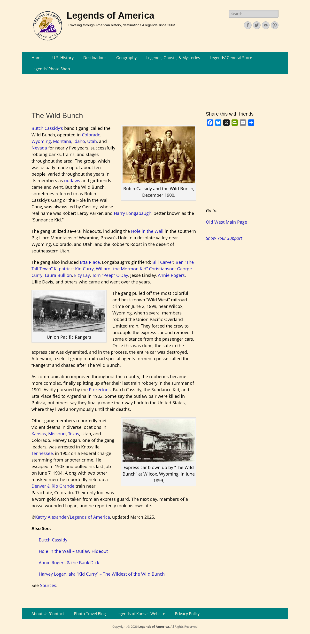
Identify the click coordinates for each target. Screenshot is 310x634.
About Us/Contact (47, 613)
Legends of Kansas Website (140, 613)
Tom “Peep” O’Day (110, 275)
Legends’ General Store (231, 57)
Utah (92, 141)
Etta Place (90, 262)
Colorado (91, 135)
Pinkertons (100, 389)
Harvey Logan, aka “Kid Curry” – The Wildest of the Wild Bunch (102, 574)
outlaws (72, 180)
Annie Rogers (171, 275)
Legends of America (110, 15)
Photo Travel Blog (90, 613)
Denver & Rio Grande (52, 486)
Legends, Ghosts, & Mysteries (173, 57)
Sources (48, 585)
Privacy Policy (187, 613)
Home (37, 57)
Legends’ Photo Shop (50, 68)
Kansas (38, 434)
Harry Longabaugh (132, 213)
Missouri (57, 434)
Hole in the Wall (147, 231)
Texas (73, 434)
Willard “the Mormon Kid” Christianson (135, 269)
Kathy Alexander (51, 517)
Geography (126, 57)
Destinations (95, 57)
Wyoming (41, 141)
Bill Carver (162, 262)
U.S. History (63, 57)
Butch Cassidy (53, 540)
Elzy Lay (82, 275)
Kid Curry (84, 269)
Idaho (79, 141)
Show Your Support (224, 238)
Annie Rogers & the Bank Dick (69, 562)
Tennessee (42, 453)
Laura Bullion (58, 275)
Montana (62, 141)
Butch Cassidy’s (47, 128)
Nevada (39, 148)
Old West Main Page (226, 222)
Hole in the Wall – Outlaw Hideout (73, 551)
